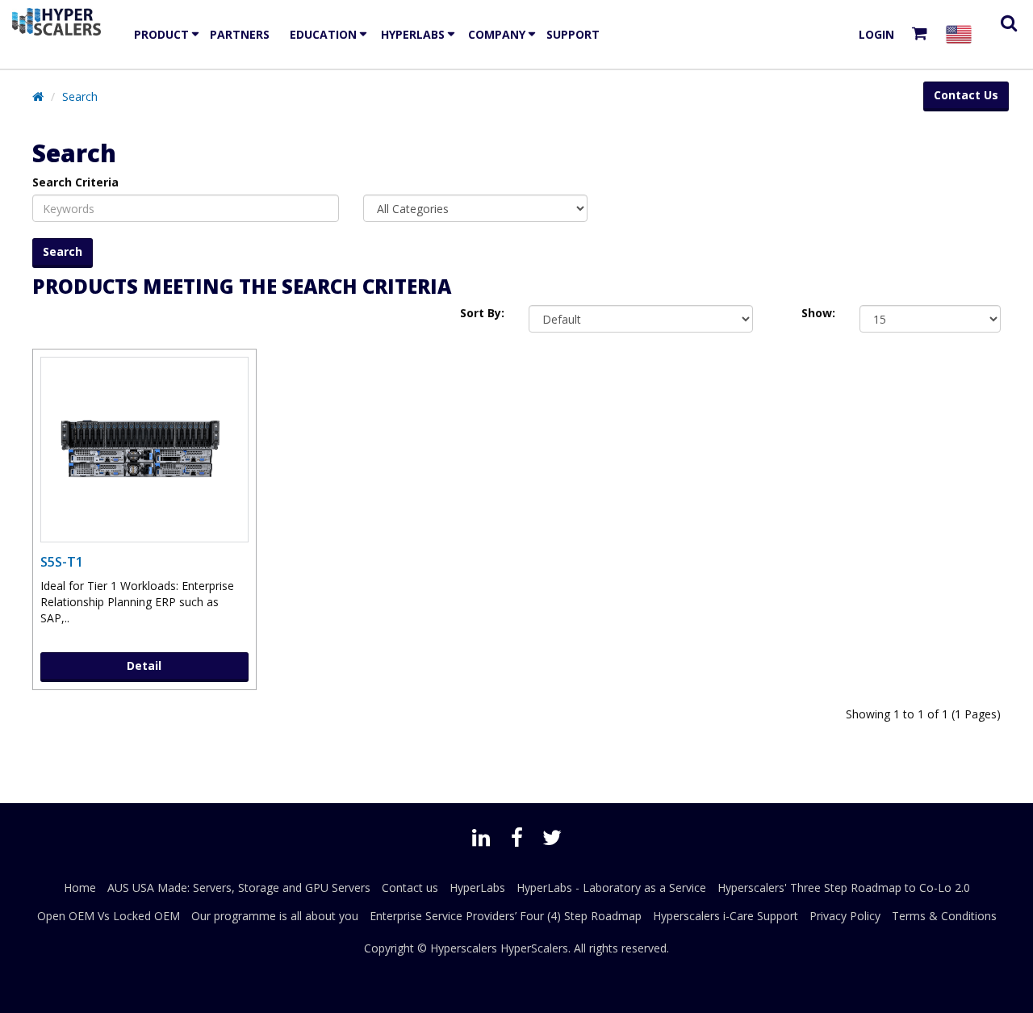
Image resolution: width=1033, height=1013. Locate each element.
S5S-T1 (61, 562)
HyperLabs (413, 34)
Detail (144, 665)
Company (496, 34)
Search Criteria (75, 182)
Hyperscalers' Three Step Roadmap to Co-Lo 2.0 (843, 887)
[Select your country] (962, 34)
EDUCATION (323, 34)
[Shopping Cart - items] (922, 34)
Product (161, 34)
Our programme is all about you (274, 915)
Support (573, 34)
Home (80, 887)
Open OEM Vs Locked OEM (108, 915)
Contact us (410, 887)
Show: (818, 312)
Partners (240, 34)
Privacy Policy (844, 915)
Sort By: (482, 312)
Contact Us (966, 95)
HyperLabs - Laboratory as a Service (611, 887)
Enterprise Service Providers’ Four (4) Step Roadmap (506, 915)
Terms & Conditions (944, 915)
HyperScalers (534, 948)
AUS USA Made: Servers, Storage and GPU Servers (238, 887)
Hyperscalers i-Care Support (725, 915)
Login (876, 34)
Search (80, 96)
